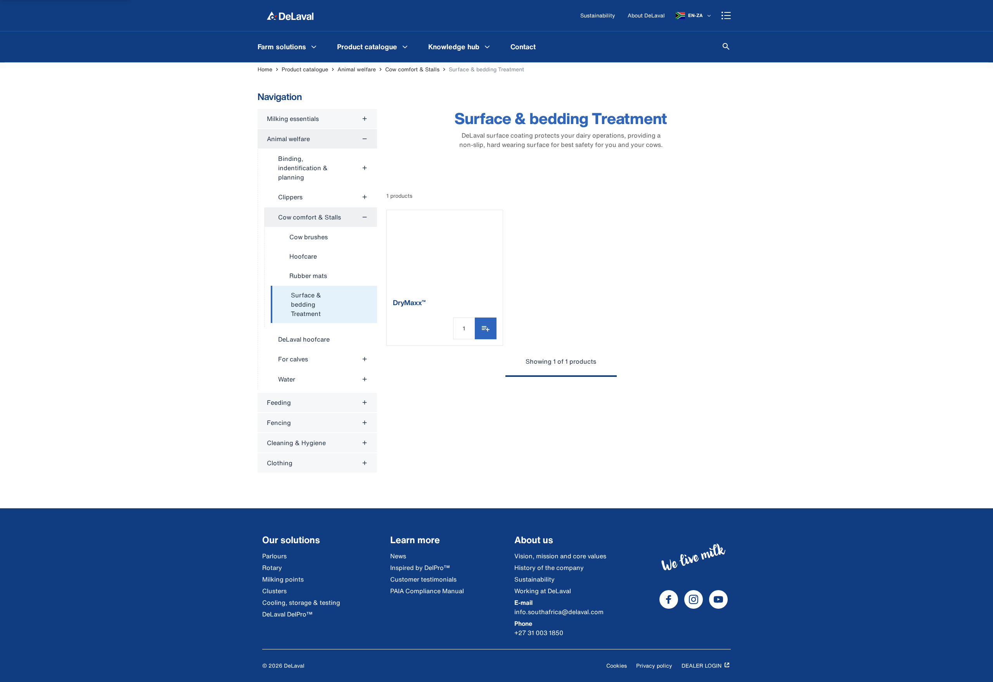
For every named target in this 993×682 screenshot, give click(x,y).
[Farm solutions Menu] (314, 46)
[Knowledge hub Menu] (487, 46)
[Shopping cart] (726, 15)
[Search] (726, 46)
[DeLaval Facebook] (668, 599)
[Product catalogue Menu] (405, 46)
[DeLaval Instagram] (693, 599)
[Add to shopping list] (485, 328)
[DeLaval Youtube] (718, 599)
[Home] (290, 15)
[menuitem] (288, 46)
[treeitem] (324, 305)
